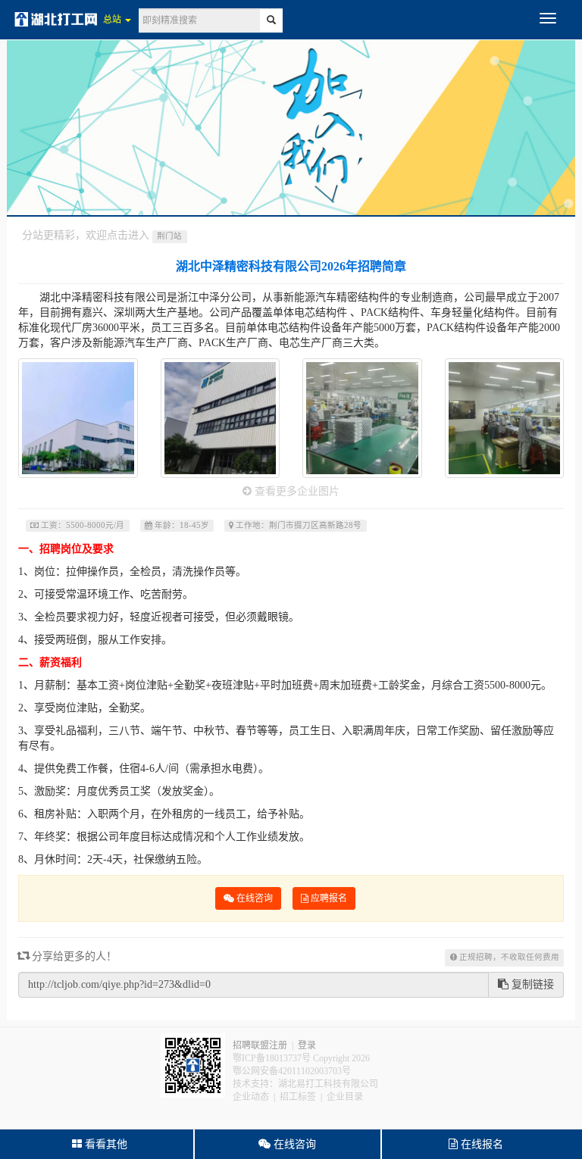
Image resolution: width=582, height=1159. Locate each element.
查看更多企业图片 (296, 491)
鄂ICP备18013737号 (272, 1058)
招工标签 (298, 1097)
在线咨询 (253, 898)
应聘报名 (327, 898)
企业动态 (251, 1097)
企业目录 (345, 1097)
